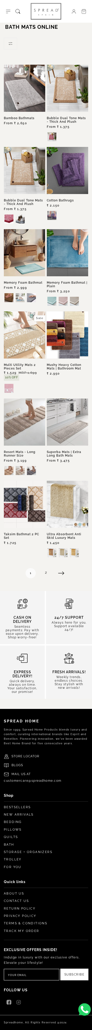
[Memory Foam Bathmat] (24, 252)
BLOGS (17, 765)
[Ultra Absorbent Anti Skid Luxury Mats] (67, 504)
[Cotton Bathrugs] (67, 170)
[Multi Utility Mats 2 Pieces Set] (24, 335)
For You (12, 867)
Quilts (11, 837)
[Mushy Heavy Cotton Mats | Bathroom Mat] (67, 335)
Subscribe (74, 974)
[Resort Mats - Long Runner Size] (24, 422)
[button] (8, 11)
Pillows (13, 829)
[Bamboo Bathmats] (24, 88)
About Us (14, 893)
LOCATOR (31, 756)
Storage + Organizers (28, 852)
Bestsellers (17, 807)
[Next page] (61, 573)
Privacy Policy (20, 916)
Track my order (21, 931)
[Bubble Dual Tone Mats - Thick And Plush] (67, 88)
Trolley (13, 859)
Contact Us (16, 901)
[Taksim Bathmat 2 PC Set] (24, 504)
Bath (9, 844)
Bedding (13, 822)
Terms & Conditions (25, 923)
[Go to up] (85, 1023)
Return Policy (20, 908)
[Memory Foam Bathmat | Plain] (67, 252)
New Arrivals (19, 814)
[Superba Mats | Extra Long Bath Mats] (67, 422)
